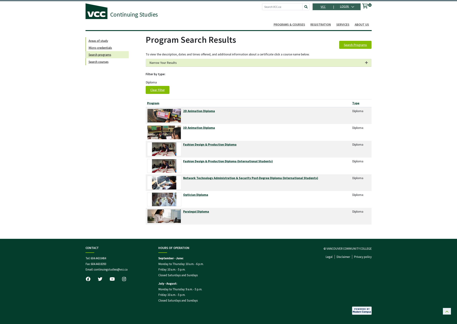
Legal (329, 257)
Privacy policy (363, 257)
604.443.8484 (98, 258)
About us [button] (362, 24)
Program (153, 103)
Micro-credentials (100, 48)
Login (344, 6)
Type (355, 103)
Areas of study (98, 41)
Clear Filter (157, 90)
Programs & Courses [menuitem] (289, 24)
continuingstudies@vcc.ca (110, 269)
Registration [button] (320, 24)
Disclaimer (343, 257)
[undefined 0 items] (365, 7)
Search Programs (355, 45)
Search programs (100, 55)
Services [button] (342, 24)
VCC (323, 7)
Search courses (99, 62)
